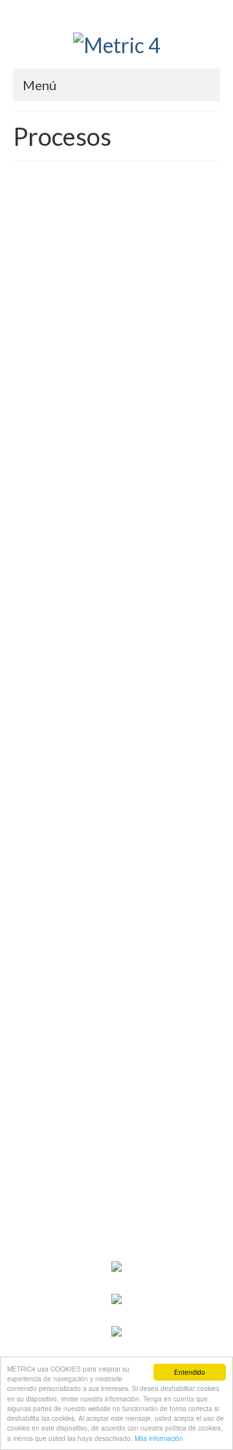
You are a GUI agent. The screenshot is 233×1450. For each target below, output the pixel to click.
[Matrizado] (116, 663)
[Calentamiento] (116, 986)
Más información (159, 1438)
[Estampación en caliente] (116, 853)
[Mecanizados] (116, 276)
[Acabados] (116, 370)
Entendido (189, 1372)
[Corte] (116, 1107)
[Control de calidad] (116, 181)
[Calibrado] (116, 758)
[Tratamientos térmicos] (116, 543)
